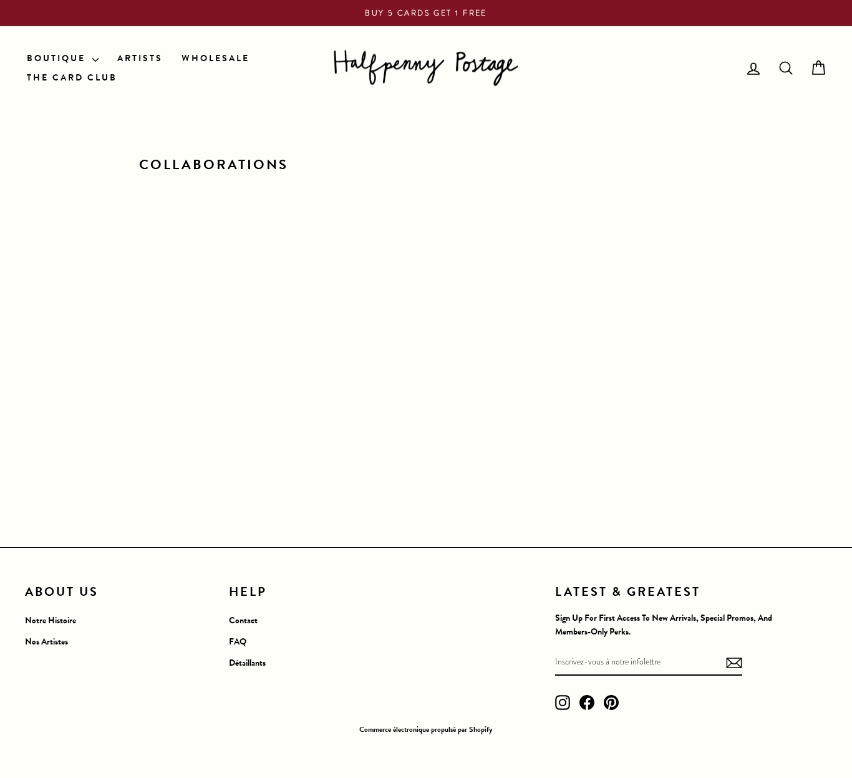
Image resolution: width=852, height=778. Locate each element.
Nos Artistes (46, 641)
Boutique (58, 58)
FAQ (237, 641)
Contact (243, 620)
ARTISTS (140, 58)
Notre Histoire (50, 620)
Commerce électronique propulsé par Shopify (426, 729)
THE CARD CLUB (72, 77)
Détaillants (247, 662)
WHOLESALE (215, 58)
